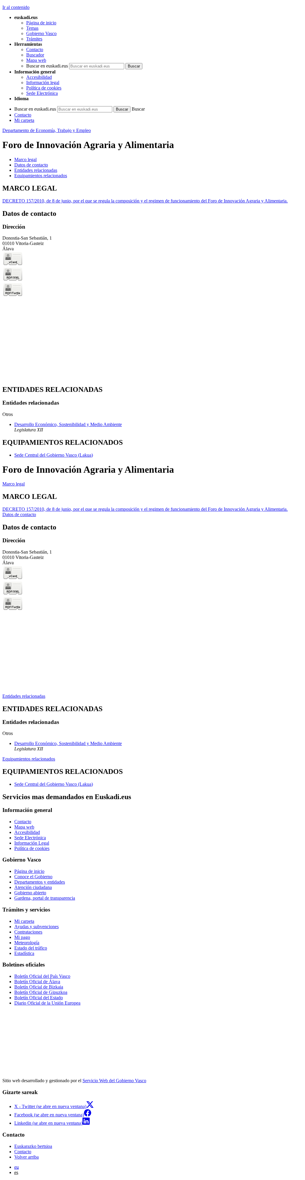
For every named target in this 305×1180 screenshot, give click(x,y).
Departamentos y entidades (39, 881)
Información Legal (31, 843)
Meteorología (26, 942)
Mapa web (36, 60)
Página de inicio (41, 22)
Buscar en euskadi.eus (47, 65)
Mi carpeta (24, 120)
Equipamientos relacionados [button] (40, 175)
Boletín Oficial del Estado (38, 997)
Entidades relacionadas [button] (35, 170)
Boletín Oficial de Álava (37, 981)
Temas (32, 28)
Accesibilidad (39, 77)
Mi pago (22, 937)
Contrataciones (28, 931)
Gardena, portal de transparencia (44, 898)
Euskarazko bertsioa (33, 1146)
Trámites (34, 38)
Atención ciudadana (33, 887)
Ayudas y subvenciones (36, 926)
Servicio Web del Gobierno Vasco (114, 1080)
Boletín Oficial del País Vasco (42, 976)
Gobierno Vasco (41, 33)
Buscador (35, 54)
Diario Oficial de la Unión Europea (47, 1002)
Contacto (34, 49)
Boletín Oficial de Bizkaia (38, 986)
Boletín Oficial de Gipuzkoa (40, 992)
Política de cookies (43, 87)
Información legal (42, 82)
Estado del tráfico (30, 947)
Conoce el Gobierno (33, 876)
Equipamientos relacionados (28, 758)
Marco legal (13, 483)
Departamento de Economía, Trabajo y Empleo (46, 130)
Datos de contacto (19, 514)
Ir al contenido (15, 7)
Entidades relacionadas (23, 696)
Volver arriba (26, 1156)
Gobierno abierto (30, 892)
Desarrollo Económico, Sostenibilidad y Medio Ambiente (68, 424)
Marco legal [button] (25, 159)
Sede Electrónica (42, 93)
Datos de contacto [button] (31, 164)
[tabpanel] (152, 194)
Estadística (24, 953)
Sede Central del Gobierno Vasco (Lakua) (53, 455)
